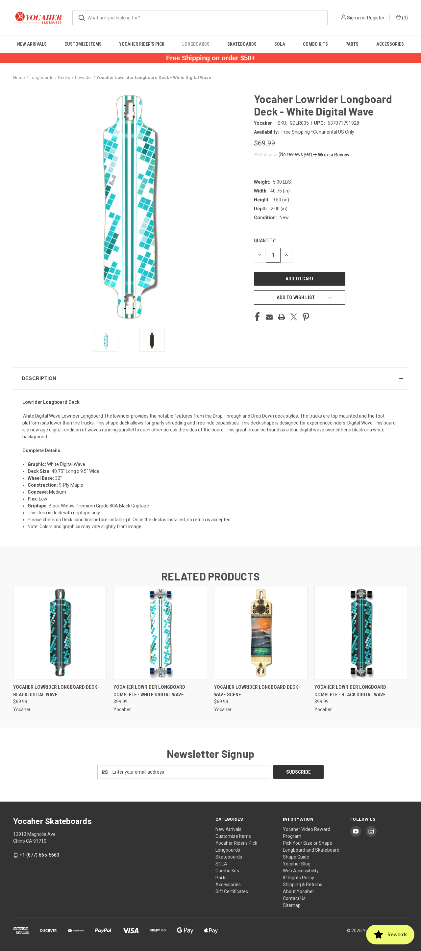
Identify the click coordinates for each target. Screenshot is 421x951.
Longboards (196, 44)
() (404, 17)
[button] (331, 154)
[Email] (269, 316)
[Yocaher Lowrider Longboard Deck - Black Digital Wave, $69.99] (59, 633)
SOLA (279, 44)
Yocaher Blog (296, 863)
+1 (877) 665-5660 (39, 855)
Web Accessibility (301, 870)
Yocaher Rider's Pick (141, 44)
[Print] (281, 316)
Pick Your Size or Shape (307, 843)
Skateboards (242, 44)
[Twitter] (293, 316)
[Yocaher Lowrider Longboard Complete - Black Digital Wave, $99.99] (361, 633)
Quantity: (265, 240)
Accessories (390, 44)
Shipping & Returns (302, 884)
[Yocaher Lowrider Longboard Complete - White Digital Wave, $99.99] (160, 633)
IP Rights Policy (298, 877)
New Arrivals (32, 44)
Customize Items (83, 44)
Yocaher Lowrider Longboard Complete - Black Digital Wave (350, 691)
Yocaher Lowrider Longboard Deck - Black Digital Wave (56, 691)
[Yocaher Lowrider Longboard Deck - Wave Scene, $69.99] (260, 633)
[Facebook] (257, 316)
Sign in (354, 17)
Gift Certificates (231, 891)
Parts (352, 44)
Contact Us (294, 898)
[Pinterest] (306, 316)
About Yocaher (298, 891)
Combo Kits (315, 44)
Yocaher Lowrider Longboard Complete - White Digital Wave (149, 691)
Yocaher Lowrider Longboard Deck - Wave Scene (257, 691)
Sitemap (292, 905)
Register (375, 17)
